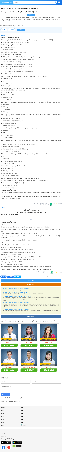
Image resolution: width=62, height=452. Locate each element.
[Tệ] (43, 204)
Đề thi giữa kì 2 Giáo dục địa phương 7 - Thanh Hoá (16, 288)
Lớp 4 (22, 419)
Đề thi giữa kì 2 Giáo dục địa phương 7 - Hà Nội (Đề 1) (17, 296)
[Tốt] (48, 204)
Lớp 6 (22, 416)
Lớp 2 (22, 422)
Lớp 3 (2, 422)
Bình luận (11, 276)
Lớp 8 (22, 413)
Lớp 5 (2, 419)
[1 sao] (54, 277)
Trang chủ (3, 407)
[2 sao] (55, 277)
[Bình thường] (46, 204)
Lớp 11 (2, 410)
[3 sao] (57, 277)
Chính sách (4, 436)
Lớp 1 (2, 425)
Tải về (31, 15)
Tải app (24, 425)
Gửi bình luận (5, 394)
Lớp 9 (2, 413)
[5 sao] (61, 277)
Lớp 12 (23, 407)
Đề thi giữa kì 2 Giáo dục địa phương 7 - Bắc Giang (16, 309)
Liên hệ (3, 433)
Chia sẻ (4, 276)
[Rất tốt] (51, 204)
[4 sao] (59, 277)
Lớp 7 (2, 416)
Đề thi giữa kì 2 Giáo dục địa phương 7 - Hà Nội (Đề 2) (17, 292)
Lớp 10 (23, 410)
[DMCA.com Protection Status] (17, 447)
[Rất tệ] (41, 204)
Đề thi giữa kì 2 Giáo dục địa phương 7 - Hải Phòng (16, 302)
